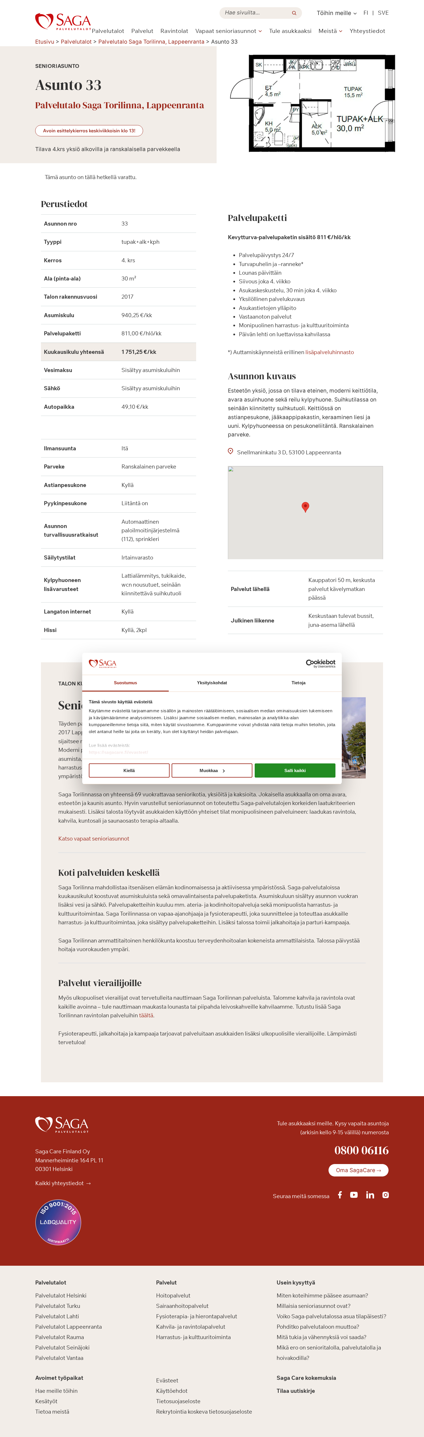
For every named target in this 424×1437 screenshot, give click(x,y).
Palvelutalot (108, 30)
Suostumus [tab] (125, 682)
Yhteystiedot (367, 30)
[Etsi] (294, 13)
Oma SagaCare (355, 1170)
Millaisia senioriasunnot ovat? (314, 1305)
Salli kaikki (295, 770)
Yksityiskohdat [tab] (212, 682)
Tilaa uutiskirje (296, 1390)
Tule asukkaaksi (290, 30)
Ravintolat (174, 30)
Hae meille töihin (56, 1390)
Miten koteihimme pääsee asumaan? (322, 1295)
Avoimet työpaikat (59, 1377)
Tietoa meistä (52, 1411)
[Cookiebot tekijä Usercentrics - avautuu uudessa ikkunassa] (310, 663)
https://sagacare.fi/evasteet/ (118, 752)
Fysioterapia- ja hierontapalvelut (196, 1316)
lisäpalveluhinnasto (329, 352)
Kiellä (129, 770)
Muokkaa (209, 770)
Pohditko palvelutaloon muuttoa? (318, 1326)
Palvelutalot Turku (57, 1305)
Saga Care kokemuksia (306, 1377)
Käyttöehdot (171, 1390)
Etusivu (44, 41)
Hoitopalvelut (173, 1295)
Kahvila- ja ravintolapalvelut (190, 1326)
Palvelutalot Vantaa (59, 1357)
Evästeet (167, 1380)
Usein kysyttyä (296, 1282)
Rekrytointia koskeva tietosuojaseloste (204, 1411)
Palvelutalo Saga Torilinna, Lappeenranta (151, 41)
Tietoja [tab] (298, 682)
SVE (383, 12)
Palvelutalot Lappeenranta (68, 1326)
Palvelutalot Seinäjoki (62, 1347)
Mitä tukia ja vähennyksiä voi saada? (322, 1337)
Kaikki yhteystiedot (60, 1183)
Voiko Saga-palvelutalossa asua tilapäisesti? (332, 1316)
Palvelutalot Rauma (59, 1337)
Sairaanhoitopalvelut (182, 1305)
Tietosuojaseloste (178, 1401)
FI (365, 12)
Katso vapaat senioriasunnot (93, 838)
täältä (146, 1015)
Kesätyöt (46, 1401)
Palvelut (142, 30)
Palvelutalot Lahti (57, 1316)
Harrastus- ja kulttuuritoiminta (193, 1337)
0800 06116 (362, 1150)
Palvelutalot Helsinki (61, 1295)
